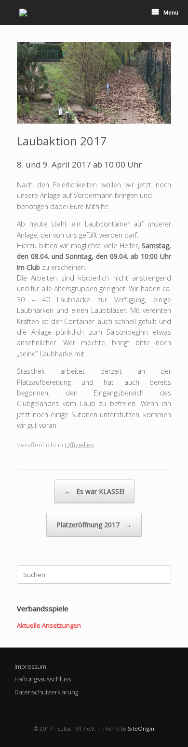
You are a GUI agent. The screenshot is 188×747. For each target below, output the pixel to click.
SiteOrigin (141, 728)
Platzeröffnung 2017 (94, 524)
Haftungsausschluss (42, 679)
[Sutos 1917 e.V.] (23, 12)
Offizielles (79, 444)
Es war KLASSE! (94, 491)
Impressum (30, 666)
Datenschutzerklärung (46, 692)
